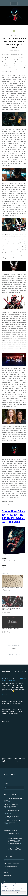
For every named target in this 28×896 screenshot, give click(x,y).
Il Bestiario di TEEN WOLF (14, 834)
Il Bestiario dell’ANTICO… (14, 841)
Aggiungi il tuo (20, 671)
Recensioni (14, 35)
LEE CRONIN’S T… (12, 837)
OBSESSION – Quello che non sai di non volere (13, 799)
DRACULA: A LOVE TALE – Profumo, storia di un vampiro (13, 821)
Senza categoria (8, 875)
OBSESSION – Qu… (13, 833)
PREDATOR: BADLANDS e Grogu (12, 816)
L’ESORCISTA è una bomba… (15, 838)
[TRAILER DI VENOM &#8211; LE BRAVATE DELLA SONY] (12, 622)
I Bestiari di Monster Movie (11, 866)
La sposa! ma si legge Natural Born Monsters (13, 811)
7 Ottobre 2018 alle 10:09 (8, 680)
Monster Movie (9, 774)
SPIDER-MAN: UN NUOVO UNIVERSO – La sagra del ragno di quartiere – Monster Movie (12, 711)
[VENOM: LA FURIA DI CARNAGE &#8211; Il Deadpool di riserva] (12, 601)
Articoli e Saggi (8, 861)
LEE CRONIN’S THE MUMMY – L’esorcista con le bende (12, 805)
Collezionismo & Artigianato (11, 863)
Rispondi (23, 678)
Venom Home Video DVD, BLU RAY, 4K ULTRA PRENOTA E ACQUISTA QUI (13, 516)
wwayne (5, 678)
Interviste (6, 869)
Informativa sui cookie (15, 890)
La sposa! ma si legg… (14, 843)
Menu (14, 3)
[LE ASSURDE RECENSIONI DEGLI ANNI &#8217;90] (12, 581)
